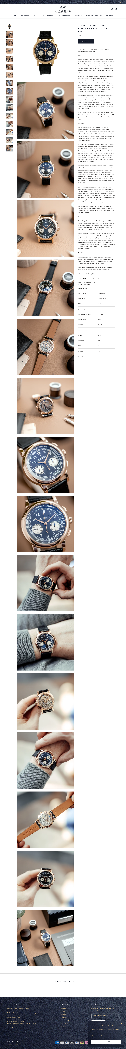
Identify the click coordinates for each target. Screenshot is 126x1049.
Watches (25, 15)
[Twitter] (87, 355)
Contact (109, 15)
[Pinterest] (89, 355)
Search (63, 1012)
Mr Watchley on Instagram (109, 2)
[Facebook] (84, 355)
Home (15, 15)
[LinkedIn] (16, 1027)
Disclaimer (64, 1018)
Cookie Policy (65, 1027)
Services (78, 15)
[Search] (116, 9)
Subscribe (106, 1042)
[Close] (121, 1023)
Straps (35, 15)
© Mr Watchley (13, 1041)
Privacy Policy (65, 1024)
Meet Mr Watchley (94, 15)
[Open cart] (120, 9)
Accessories (47, 15)
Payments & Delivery (67, 1021)
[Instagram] (12, 1027)
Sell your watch (64, 15)
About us (63, 1015)
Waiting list (86, 41)
